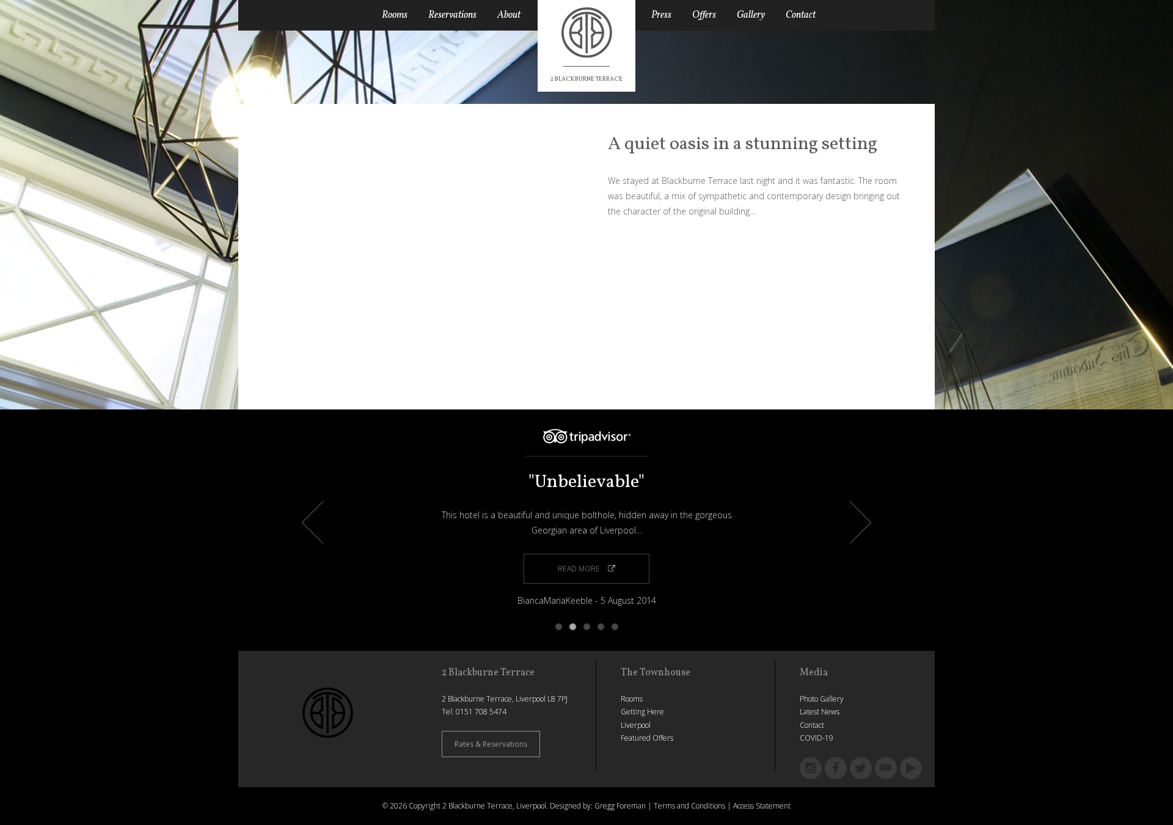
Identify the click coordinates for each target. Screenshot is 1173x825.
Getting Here (642, 711)
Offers (704, 15)
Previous (323, 522)
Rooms (394, 15)
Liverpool (636, 725)
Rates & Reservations (491, 744)
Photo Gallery (822, 699)
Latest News (819, 711)
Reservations (452, 15)
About (509, 15)
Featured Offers (647, 738)
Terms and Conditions (689, 806)
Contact (801, 15)
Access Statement (762, 806)
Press (661, 15)
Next (850, 522)
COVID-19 (816, 738)
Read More (580, 568)
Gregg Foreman (620, 806)
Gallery (751, 15)
